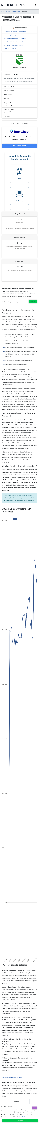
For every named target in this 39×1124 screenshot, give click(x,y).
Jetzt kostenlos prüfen (19, 145)
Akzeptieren (20, 1120)
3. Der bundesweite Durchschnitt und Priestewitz (15, 38)
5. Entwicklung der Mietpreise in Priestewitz (14, 45)
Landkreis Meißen (16, 11)
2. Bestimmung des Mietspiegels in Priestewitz (14, 35)
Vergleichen (33, 301)
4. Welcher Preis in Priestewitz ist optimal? (13, 42)
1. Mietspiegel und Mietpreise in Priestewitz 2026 (15, 31)
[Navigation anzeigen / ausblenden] (36, 5)
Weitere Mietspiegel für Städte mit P (12, 1077)
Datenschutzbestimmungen (25, 1116)
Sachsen (8, 11)
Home (2, 11)
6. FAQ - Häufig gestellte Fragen (11, 48)
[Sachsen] (19, 59)
